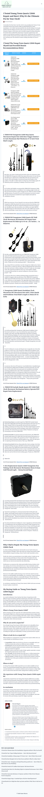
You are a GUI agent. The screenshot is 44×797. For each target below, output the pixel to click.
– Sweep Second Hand (24, 470)
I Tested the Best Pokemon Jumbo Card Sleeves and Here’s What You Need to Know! (22, 731)
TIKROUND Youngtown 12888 (15, 217)
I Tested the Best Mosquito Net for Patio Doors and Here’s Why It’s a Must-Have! (20, 759)
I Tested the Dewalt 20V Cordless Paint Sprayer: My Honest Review (17, 766)
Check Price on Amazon (33, 63)
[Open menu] (42, 4)
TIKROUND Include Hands (14, 387)
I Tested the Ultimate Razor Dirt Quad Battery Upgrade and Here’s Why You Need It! (21, 750)
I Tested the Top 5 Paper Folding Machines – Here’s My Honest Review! (18, 753)
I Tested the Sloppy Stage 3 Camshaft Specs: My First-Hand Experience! (18, 778)
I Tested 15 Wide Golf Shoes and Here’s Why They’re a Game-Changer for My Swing (22, 739)
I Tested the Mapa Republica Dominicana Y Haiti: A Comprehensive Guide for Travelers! (20, 734)
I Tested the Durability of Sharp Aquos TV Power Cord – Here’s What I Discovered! (21, 756)
